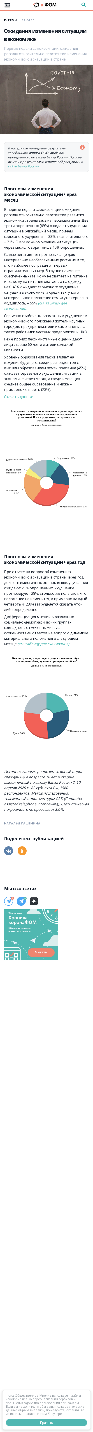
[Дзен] (33, 901)
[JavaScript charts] (22, 408)
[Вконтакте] (8, 850)
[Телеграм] (8, 901)
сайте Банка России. (24, 166)
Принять (46, 1422)
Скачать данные (18, 396)
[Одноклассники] (22, 850)
